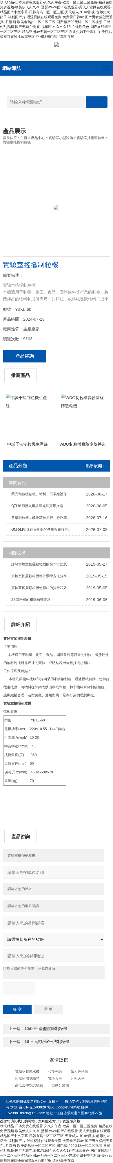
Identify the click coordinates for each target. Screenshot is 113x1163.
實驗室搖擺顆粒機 (91, 138)
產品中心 (38, 138)
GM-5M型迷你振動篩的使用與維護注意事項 (43, 530)
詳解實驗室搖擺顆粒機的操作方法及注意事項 (43, 564)
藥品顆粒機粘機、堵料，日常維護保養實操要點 (43, 494)
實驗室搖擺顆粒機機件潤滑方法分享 (39, 576)
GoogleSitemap (68, 1107)
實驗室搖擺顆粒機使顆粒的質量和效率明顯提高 (43, 588)
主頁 (23, 138)
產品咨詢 (24, 356)
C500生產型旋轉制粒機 (46, 1028)
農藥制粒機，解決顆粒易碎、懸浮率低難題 (43, 518)
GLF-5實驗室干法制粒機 (47, 1041)
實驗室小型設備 (61, 138)
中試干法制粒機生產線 (27, 444)
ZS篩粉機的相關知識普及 (30, 600)
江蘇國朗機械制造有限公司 (27, 1102)
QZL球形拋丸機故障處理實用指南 (37, 506)
